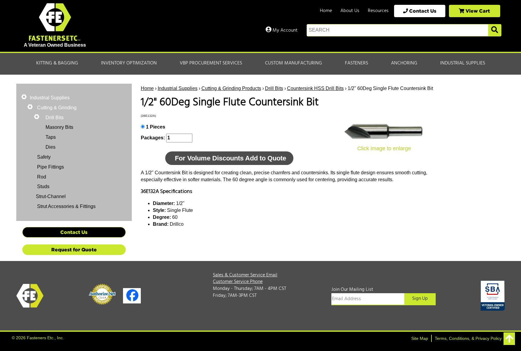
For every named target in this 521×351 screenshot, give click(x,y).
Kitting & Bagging (57, 63)
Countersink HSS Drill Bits (315, 88)
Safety (43, 157)
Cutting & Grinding (56, 107)
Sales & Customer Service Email (245, 275)
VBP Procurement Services (211, 63)
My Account (284, 30)
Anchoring (404, 63)
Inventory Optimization (129, 63)
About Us (349, 11)
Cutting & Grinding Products (231, 88)
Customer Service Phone (238, 282)
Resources (378, 11)
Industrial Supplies (462, 63)
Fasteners (356, 63)
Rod (41, 176)
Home (326, 11)
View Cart (477, 11)
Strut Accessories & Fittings (66, 206)
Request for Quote (74, 249)
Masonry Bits (59, 127)
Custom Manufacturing (293, 63)
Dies (50, 147)
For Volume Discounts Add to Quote (230, 158)
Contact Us (422, 11)
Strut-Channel (51, 196)
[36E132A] (384, 132)
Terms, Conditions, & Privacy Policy (468, 338)
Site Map (419, 338)
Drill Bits (274, 88)
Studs (42, 186)
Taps (51, 137)
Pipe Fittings (50, 166)
